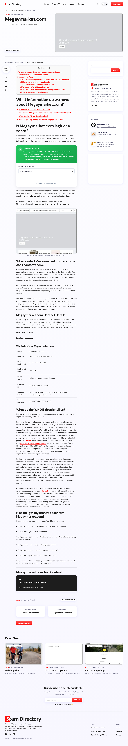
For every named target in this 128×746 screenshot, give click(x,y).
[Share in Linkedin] (6, 86)
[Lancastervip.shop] (104, 654)
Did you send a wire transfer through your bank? (37, 545)
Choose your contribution (26, 166)
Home (7, 10)
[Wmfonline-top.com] (30, 611)
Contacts (119, 735)
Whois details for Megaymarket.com (38, 85)
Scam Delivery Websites (99, 735)
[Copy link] (6, 90)
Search (115, 70)
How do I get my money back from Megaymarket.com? (42, 90)
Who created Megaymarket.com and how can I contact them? (45, 80)
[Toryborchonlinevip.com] (62, 611)
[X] (92, 105)
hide (47, 68)
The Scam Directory (98, 731)
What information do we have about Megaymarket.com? (39, 72)
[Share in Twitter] (6, 77)
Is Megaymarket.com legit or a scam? (32, 74)
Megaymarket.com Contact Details (35, 82)
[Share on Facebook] (6, 81)
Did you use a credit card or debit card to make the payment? (42, 526)
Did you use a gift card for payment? (32, 531)
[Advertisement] (105, 169)
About (118, 728)
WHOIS (28, 440)
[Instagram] (14, 734)
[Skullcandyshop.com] (64, 654)
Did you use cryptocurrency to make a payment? (37, 555)
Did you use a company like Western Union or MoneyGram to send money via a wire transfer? (46, 538)
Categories (119, 731)
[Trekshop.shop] (24, 654)
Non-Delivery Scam (17, 10)
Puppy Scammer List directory (106, 127)
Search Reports (97, 65)
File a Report (117, 4)
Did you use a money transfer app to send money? (38, 550)
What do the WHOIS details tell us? (35, 87)
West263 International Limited (33, 443)
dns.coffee (46, 491)
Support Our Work (25, 77)
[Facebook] (96, 105)
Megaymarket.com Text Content (34, 92)
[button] (97, 4)
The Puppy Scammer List (99, 728)
